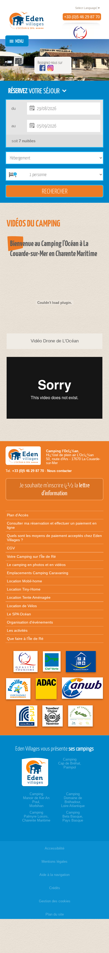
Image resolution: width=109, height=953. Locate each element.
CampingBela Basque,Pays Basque (72, 816)
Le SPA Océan (19, 614)
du (13, 108)
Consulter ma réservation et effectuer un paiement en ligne (52, 525)
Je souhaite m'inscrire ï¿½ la (54, 489)
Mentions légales (54, 862)
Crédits (54, 888)
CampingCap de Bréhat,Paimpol (69, 763)
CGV (11, 548)
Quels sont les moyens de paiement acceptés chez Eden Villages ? (54, 538)
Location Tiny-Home (23, 589)
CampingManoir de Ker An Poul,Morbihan (36, 800)
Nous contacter (59, 471)
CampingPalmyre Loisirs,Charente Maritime (36, 816)
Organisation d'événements (30, 622)
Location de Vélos (22, 606)
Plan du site (55, 914)
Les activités (17, 630)
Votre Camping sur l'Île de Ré (31, 556)
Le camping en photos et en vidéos (36, 565)
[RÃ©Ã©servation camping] (36, 772)
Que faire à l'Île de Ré (25, 638)
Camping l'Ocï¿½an (62, 451)
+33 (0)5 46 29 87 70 (82, 17)
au (13, 126)
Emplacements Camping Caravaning (37, 573)
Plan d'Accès (17, 515)
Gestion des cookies (54, 901)
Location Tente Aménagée (29, 597)
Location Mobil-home (24, 581)
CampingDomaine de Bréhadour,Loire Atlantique (73, 800)
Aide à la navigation (54, 875)
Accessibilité (54, 848)
